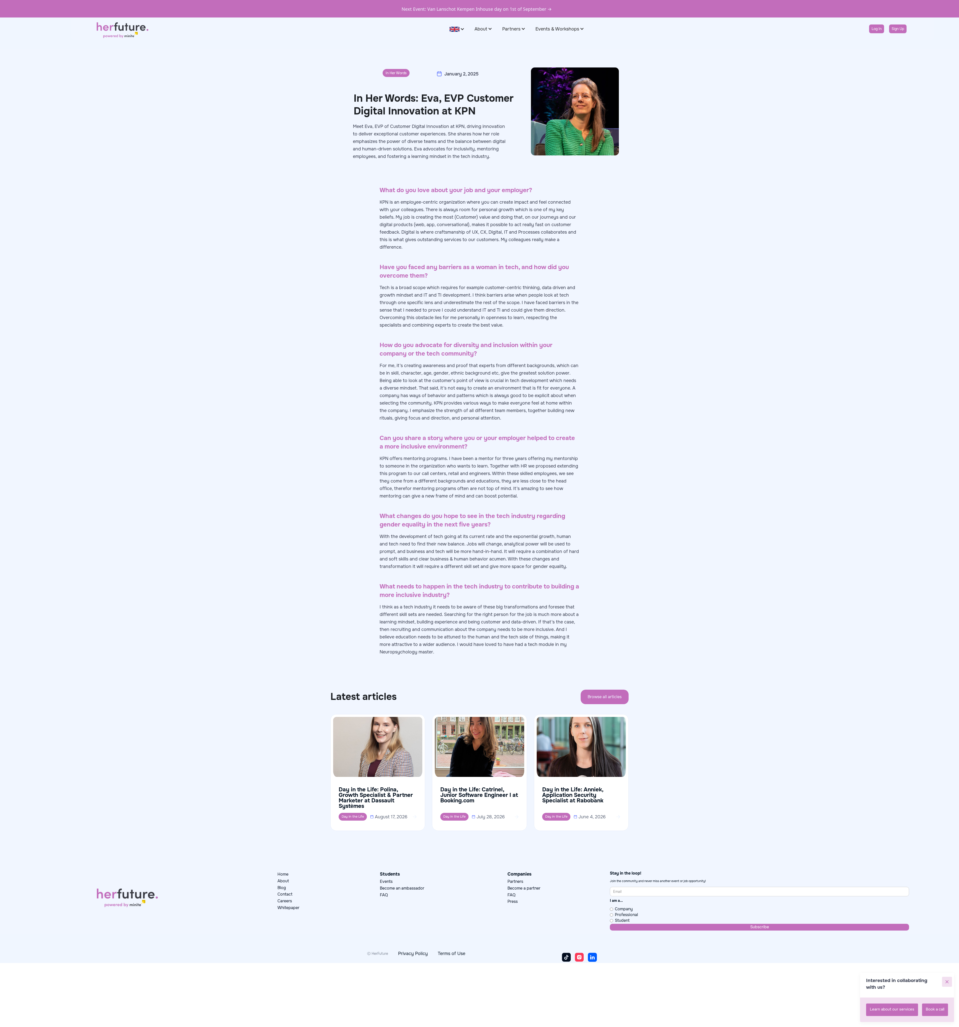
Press (512, 901)
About (283, 881)
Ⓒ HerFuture (377, 953)
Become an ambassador (402, 888)
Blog (281, 887)
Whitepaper (288, 907)
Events (386, 881)
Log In (877, 28)
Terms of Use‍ (451, 953)
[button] (457, 29)
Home (282, 874)
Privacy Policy (413, 953)
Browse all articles (605, 696)
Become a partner (523, 888)
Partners (515, 881)
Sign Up (898, 28)
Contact (284, 894)
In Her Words (396, 73)
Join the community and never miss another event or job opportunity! (658, 881)
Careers (284, 901)
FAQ (384, 895)
